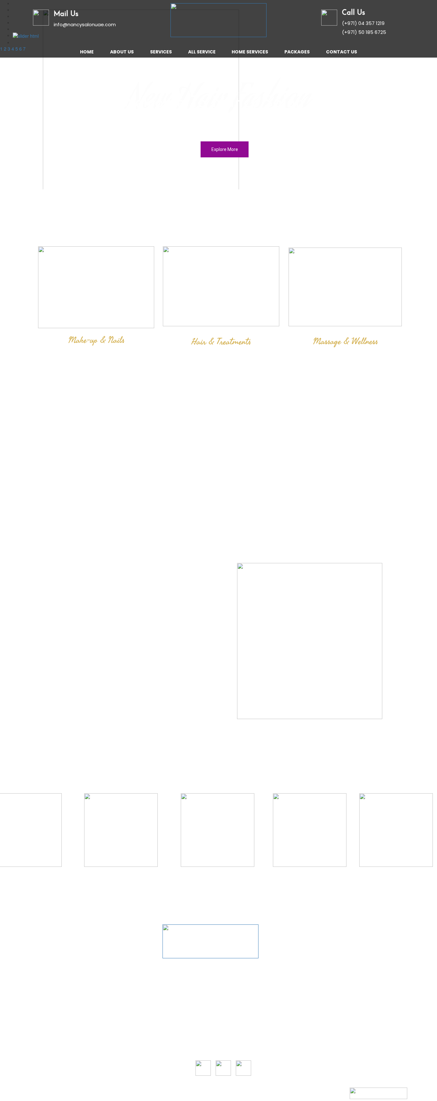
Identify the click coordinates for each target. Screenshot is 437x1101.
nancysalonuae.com (92, 1094)
